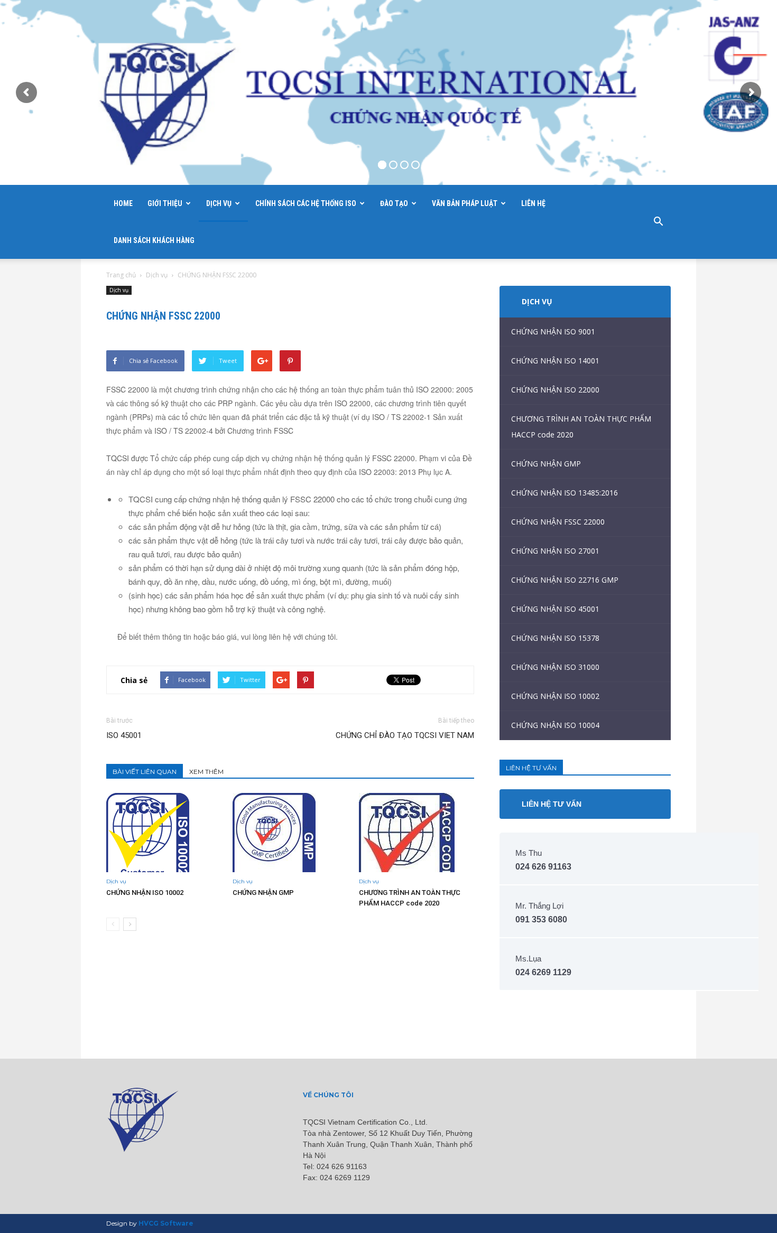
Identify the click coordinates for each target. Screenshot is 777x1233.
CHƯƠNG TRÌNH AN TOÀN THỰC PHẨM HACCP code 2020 (581, 427)
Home (123, 203)
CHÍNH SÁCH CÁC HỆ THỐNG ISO (305, 203)
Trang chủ (121, 274)
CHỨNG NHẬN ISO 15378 (555, 638)
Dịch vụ (219, 203)
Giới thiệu (164, 203)
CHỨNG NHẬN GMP (263, 892)
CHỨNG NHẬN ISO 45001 (555, 609)
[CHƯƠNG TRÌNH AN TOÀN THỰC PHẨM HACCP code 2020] (416, 832)
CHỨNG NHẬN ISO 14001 (555, 361)
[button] (658, 222)
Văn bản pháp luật (464, 203)
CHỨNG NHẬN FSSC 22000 (558, 522)
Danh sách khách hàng (154, 240)
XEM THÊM (206, 772)
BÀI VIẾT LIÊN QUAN (145, 772)
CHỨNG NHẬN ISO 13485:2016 (564, 493)
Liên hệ (533, 203)
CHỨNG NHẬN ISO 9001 (553, 331)
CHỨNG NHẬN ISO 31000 (555, 667)
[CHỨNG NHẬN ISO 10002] (163, 832)
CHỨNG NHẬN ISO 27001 (555, 551)
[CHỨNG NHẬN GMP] (290, 832)
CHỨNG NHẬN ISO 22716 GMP (564, 580)
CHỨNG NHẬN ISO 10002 (144, 892)
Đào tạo (394, 203)
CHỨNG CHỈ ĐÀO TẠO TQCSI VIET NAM (405, 735)
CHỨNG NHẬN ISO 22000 (555, 390)
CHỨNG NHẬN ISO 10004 (555, 725)
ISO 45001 (124, 735)
